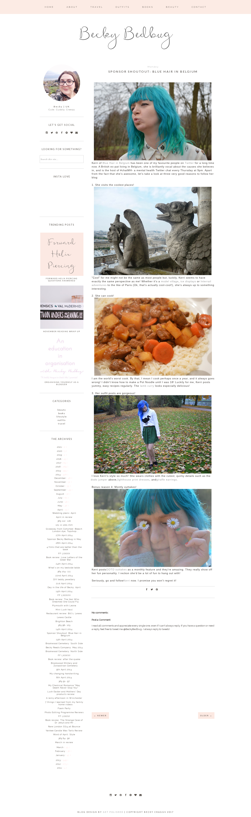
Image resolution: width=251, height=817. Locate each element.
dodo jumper (99, 479)
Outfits (62, 420)
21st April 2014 (64, 583)
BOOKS (147, 7)
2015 (59, 471)
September (60, 490)
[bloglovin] (135, 794)
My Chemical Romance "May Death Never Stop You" (64, 686)
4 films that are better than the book (64, 548)
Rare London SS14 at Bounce (64, 726)
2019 (60, 455)
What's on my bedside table (64, 568)
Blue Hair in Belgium (116, 163)
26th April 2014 (64, 543)
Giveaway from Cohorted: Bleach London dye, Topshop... (64, 530)
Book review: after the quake (64, 659)
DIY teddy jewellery (64, 579)
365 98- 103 (64, 625)
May (60, 506)
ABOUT (72, 7)
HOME (49, 7)
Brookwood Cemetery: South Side (64, 643)
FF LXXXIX (64, 553)
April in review (64, 517)
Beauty (62, 410)
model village (170, 281)
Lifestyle (61, 416)
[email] (140, 794)
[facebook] (125, 794)
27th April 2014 (64, 535)
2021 (60, 447)
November (60, 482)
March (60, 747)
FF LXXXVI (64, 716)
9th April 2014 (64, 669)
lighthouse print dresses (133, 479)
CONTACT (199, 7)
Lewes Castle (64, 617)
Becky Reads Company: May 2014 (64, 647)
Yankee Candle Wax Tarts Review (64, 730)
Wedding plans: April (64, 513)
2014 (58, 475)
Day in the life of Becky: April (64, 587)
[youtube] (130, 794)
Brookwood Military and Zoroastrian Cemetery (64, 664)
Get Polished (113, 812)
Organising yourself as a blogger (62, 383)
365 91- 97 (64, 681)
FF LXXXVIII (64, 595)
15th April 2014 (64, 591)
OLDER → (206, 715)
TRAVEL (96, 7)
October (60, 486)
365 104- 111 (64, 571)
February (60, 751)
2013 (58, 760)
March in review (64, 742)
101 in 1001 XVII (64, 525)
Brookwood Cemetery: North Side (64, 651)
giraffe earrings (166, 479)
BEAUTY (172, 7)
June (60, 502)
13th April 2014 (64, 639)
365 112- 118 (64, 521)
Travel (61, 423)
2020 (60, 451)
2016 (58, 467)
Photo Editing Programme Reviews (64, 712)
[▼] (55, 475)
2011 (60, 768)
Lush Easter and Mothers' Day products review (64, 692)
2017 (59, 463)
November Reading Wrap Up (61, 331)
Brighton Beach (64, 621)
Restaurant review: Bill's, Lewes (64, 613)
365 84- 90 (64, 738)
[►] (56, 447)
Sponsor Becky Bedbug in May (64, 539)
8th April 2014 (64, 677)
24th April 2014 (64, 564)
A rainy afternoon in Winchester (64, 698)
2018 (59, 459)
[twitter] (115, 794)
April (61, 510)
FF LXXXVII (64, 655)
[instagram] (110, 794)
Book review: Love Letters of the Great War (64, 558)
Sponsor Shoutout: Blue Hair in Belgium (64, 634)
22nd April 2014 (64, 575)
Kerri (126, 580)
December (60, 478)
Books (61, 413)
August (60, 494)
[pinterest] (120, 794)
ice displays (188, 281)
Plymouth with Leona (64, 605)
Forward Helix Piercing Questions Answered (62, 279)
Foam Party (64, 708)
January (60, 755)
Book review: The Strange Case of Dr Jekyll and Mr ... (64, 721)
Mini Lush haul (64, 609)
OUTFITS (123, 7)
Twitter (189, 163)
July (60, 498)
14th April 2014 (64, 629)
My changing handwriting (64, 673)
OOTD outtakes (116, 569)
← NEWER (100, 715)
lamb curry (147, 386)
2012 (59, 764)
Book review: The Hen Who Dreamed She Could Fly (64, 600)
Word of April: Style (64, 734)
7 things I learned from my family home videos (64, 703)
